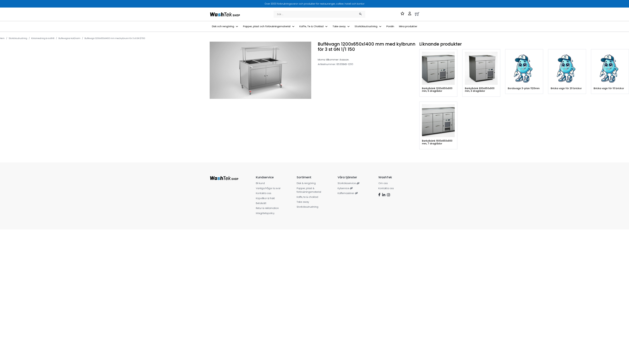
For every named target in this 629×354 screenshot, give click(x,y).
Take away (303, 202)
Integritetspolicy (265, 213)
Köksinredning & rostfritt (42, 38)
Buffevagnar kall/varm (69, 38)
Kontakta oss (263, 193)
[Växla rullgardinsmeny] (237, 26)
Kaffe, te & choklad (307, 197)
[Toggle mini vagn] (417, 14)
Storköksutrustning (18, 38)
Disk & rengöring (306, 183)
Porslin (390, 26)
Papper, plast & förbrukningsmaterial (309, 190)
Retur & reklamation (267, 208)
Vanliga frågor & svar (268, 188)
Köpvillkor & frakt (265, 198)
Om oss (383, 183)
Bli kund (260, 183)
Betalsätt (261, 203)
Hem (2, 38)
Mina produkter (408, 26)
